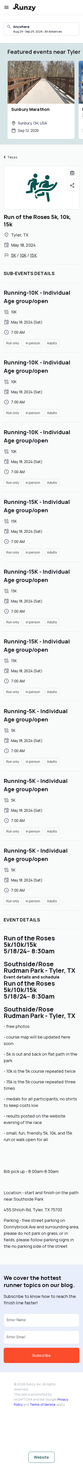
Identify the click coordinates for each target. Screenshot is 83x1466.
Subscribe (41, 1355)
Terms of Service (43, 1404)
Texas (12, 157)
